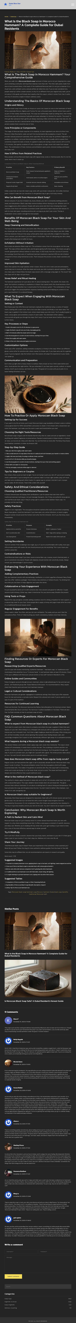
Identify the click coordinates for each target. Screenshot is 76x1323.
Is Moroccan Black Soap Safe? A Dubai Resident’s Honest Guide (34, 1001)
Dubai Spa (13, 17)
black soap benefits (61, 892)
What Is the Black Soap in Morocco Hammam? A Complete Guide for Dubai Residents (36, 955)
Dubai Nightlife (38, 1305)
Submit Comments (13, 1276)
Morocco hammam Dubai (45, 892)
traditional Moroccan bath (38, 894)
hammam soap (32, 892)
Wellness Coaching (38, 1308)
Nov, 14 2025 (21, 72)
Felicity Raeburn (10, 72)
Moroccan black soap (19, 892)
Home (6, 17)
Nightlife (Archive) (38, 1302)
